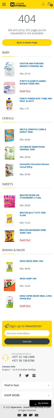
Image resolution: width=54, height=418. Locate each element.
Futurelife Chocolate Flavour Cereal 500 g (34, 165)
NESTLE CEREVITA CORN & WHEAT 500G (33, 130)
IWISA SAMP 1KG (28, 278)
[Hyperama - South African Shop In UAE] (18, 4)
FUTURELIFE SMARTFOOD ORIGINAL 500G (32, 148)
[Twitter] (27, 376)
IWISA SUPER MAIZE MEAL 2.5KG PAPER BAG (36, 297)
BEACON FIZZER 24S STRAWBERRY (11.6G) (30, 196)
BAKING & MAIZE (13, 250)
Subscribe (27, 341)
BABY (5, 52)
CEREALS (8, 118)
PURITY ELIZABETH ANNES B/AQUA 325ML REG (33, 82)
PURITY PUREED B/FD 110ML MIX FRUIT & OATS (36, 99)
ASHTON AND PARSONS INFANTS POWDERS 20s (31, 64)
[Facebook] (20, 376)
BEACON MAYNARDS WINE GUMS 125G (33, 231)
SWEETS (7, 184)
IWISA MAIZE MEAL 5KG (31, 261)
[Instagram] (34, 376)
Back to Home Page (27, 42)
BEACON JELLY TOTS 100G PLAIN (33, 214)
